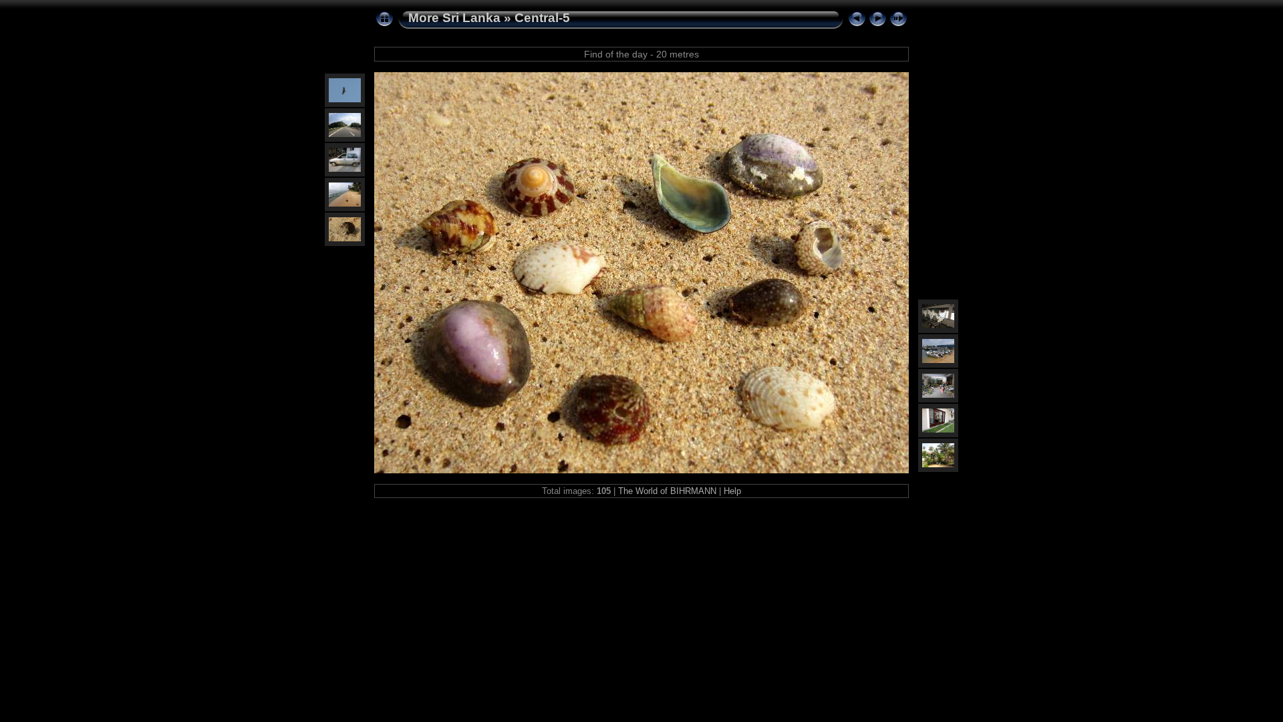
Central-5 (542, 18)
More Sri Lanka (454, 18)
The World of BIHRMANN (667, 491)
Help (732, 491)
